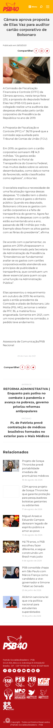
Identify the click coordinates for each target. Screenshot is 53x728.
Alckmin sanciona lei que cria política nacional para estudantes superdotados (35, 604)
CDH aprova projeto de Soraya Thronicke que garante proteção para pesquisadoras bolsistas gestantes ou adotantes (36, 496)
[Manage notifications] (7, 720)
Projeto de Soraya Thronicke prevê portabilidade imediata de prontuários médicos (35, 468)
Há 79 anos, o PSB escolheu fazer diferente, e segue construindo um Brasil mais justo (33, 549)
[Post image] (11, 466)
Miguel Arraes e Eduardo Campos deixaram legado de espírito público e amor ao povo (35, 523)
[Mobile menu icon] (47, 7)
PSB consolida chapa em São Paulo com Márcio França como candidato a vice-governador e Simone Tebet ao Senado (36, 577)
